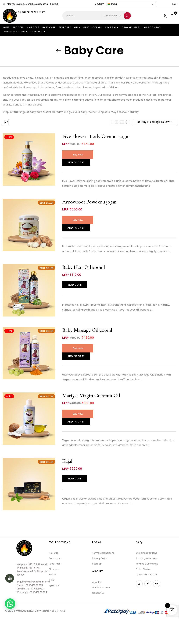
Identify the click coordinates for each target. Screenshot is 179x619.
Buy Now (78, 154)
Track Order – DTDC (147, 574)
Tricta (62, 611)
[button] (172, 15)
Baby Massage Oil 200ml (87, 330)
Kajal (67, 461)
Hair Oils (53, 553)
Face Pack (54, 563)
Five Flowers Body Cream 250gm (96, 136)
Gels (51, 580)
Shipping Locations (146, 553)
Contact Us (98, 593)
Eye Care (54, 585)
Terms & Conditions (103, 553)
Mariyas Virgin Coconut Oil (91, 395)
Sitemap (97, 563)
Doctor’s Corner (101, 587)
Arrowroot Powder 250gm (89, 202)
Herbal (52, 574)
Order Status (143, 569)
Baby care (54, 558)
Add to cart (76, 162)
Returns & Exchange (147, 563)
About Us (97, 582)
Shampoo (54, 569)
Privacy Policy (100, 558)
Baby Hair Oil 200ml (83, 267)
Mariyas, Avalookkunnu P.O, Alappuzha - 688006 (33, 3)
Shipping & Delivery (146, 558)
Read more (74, 284)
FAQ (174, 3)
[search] (127, 15)
